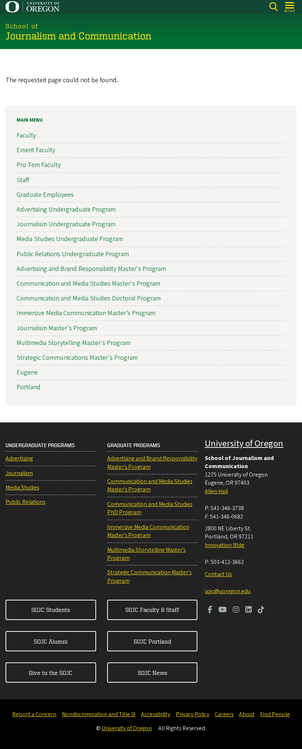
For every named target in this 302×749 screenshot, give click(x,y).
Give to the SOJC (51, 672)
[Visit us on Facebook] (210, 610)
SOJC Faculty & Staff (152, 609)
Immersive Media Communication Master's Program (148, 531)
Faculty (26, 135)
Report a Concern (34, 714)
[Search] (273, 6)
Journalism (19, 473)
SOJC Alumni (50, 641)
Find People (275, 714)
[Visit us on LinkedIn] (248, 610)
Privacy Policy (192, 714)
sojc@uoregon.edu (227, 591)
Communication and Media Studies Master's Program (88, 283)
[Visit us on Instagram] (236, 610)
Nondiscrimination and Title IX (99, 714)
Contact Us (218, 574)
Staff (23, 180)
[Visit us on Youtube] (222, 610)
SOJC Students (50, 609)
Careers (224, 714)
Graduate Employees (45, 194)
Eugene (27, 372)
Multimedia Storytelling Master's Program (73, 343)
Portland (29, 387)
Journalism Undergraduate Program (66, 224)
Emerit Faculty (36, 150)
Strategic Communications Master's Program (77, 357)
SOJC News (152, 672)
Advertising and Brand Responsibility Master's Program (91, 269)
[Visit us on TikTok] (261, 610)
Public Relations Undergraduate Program (73, 254)
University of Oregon (244, 443)
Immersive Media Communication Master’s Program (86, 313)
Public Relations (25, 502)
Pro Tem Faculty (39, 165)
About (246, 714)
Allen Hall (216, 491)
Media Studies (22, 488)
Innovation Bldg (224, 545)
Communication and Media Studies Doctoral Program (89, 298)
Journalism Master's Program (57, 328)
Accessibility (155, 714)
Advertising (19, 458)
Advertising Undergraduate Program (66, 209)
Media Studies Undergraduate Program (70, 239)
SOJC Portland (152, 641)
